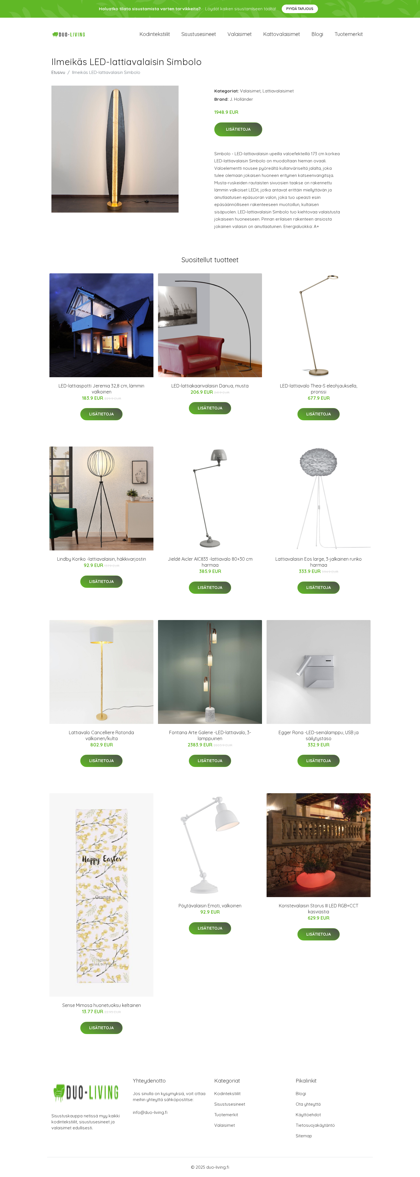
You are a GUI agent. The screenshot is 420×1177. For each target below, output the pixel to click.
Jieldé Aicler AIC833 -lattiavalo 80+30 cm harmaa (210, 562)
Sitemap (304, 1135)
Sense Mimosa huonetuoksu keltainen (101, 1005)
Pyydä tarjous (299, 9)
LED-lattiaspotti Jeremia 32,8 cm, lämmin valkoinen (101, 389)
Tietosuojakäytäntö (315, 1125)
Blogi (317, 34)
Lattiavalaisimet (278, 91)
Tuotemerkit (349, 34)
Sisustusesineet (198, 34)
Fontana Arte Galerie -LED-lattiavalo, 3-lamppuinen (210, 735)
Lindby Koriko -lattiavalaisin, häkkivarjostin (101, 559)
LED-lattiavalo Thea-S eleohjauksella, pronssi (318, 389)
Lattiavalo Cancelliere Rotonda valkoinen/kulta (101, 735)
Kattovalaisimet (281, 34)
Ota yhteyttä (308, 1104)
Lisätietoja (238, 129)
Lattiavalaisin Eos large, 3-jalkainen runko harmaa (318, 562)
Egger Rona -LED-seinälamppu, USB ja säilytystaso (319, 735)
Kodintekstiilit (154, 34)
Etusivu (58, 72)
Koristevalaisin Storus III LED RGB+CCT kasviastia (318, 908)
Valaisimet (239, 34)
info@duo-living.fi (150, 1112)
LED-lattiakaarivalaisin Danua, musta (210, 386)
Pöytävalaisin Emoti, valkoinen (210, 906)
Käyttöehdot (308, 1114)
